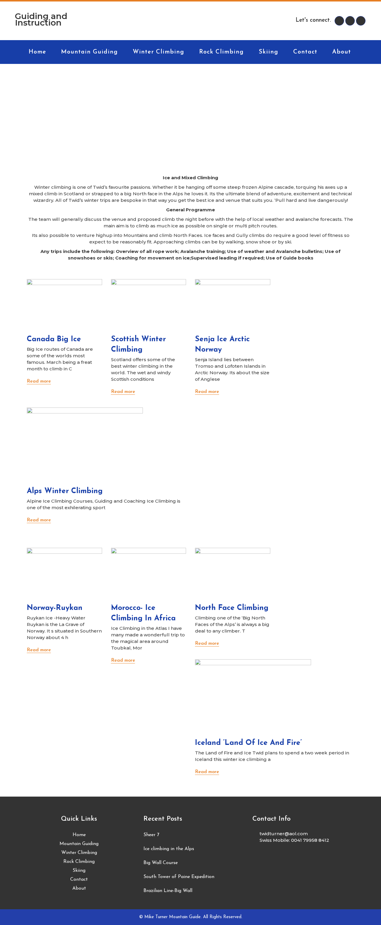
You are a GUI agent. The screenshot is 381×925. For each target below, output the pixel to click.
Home (79, 835)
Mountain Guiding (79, 843)
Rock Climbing (79, 861)
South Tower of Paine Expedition (178, 876)
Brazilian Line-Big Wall (167, 890)
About (79, 888)
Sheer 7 (151, 835)
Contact (79, 879)
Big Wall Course (160, 862)
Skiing (79, 870)
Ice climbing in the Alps (168, 849)
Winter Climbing (79, 852)
